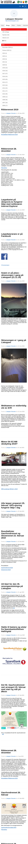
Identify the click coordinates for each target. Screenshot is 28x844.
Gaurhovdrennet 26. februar (11, 793)
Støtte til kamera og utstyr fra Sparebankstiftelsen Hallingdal (14, 629)
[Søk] (20, 6)
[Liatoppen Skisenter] (14, 2)
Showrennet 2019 (6, 569)
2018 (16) (4, 70)
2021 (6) (4, 62)
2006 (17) (4, 105)
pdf (3, 734)
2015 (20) (4, 79)
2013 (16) (4, 85)
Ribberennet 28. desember (9, 150)
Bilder (13, 25)
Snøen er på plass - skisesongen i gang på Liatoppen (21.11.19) (12, 275)
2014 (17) (4, 82)
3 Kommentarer (5, 265)
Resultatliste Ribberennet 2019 (9, 134)
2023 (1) (4, 56)
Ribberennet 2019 (9, 109)
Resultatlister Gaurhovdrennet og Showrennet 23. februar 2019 (12, 534)
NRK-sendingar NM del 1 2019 (9, 489)
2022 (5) (4, 59)
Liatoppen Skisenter (11, 113)
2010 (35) (4, 94)
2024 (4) (4, 53)
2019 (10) (4, 67)
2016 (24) (4, 76)
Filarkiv (19, 25)
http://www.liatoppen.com (12, 20)
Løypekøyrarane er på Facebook (12, 235)
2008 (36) (4, 99)
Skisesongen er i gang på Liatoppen (13, 341)
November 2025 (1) (7, 47)
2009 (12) (4, 96)
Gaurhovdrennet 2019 (7, 567)
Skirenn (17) (5, 37)
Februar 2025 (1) (6, 50)
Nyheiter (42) (5, 35)
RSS (4, 40)
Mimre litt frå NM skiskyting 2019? (9, 443)
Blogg (8, 25)
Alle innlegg (5, 32)
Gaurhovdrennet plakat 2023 (8, 827)
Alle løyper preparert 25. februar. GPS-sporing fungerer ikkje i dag (13, 505)
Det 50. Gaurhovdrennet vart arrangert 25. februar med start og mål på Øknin (13, 688)
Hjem (2, 25)
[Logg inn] (22, 6)
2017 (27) (4, 73)
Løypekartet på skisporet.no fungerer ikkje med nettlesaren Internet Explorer (11, 203)
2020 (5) (4, 65)
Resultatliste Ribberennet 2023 (9, 778)
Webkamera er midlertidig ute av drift (13, 407)
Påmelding (4, 167)
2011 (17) (4, 91)
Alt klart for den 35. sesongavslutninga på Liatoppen (12, 586)
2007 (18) (4, 102)
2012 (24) (4, 88)
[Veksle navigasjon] (25, 6)
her (14, 608)
